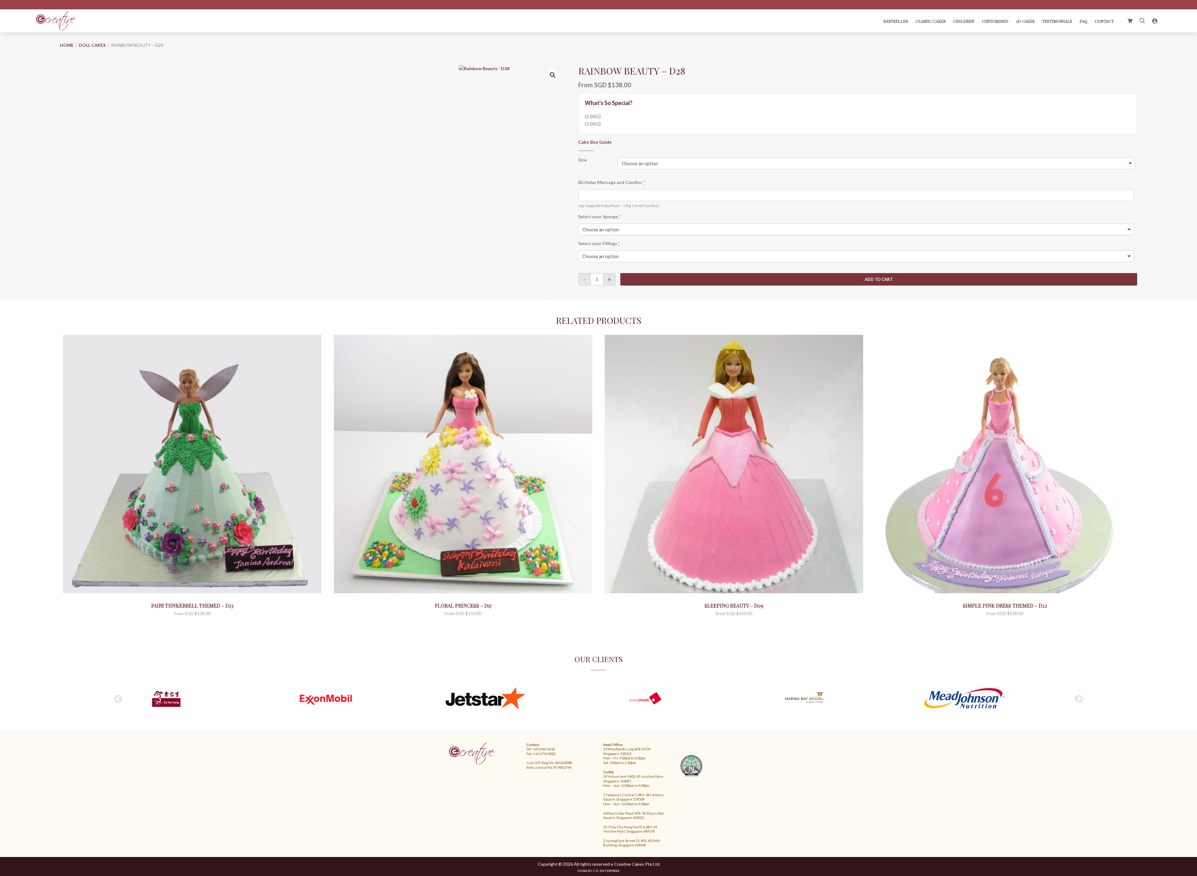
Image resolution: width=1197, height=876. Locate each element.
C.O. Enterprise (606, 871)
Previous (118, 699)
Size (582, 159)
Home (67, 45)
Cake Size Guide (595, 142)
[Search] (1142, 21)
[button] (552, 75)
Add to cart (879, 279)
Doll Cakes (92, 45)
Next (1079, 699)
